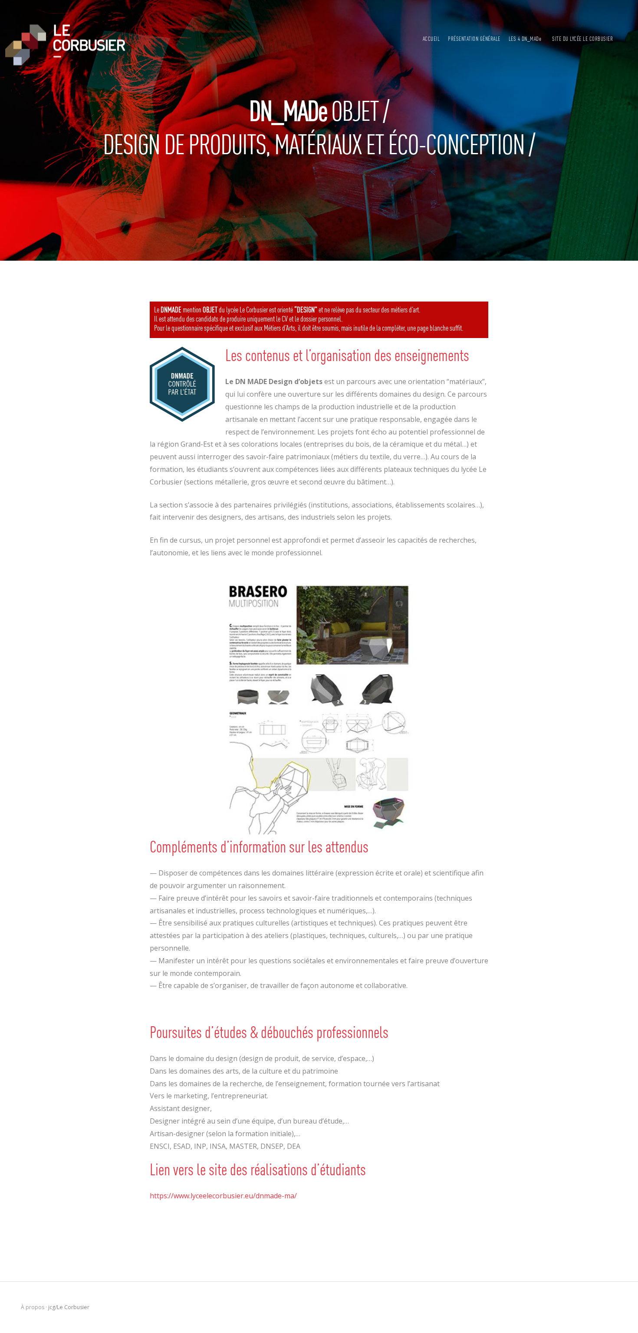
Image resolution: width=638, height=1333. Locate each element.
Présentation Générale (474, 39)
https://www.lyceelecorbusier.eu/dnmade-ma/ (223, 1195)
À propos (32, 1307)
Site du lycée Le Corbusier (582, 39)
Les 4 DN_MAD (525, 39)
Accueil (431, 39)
